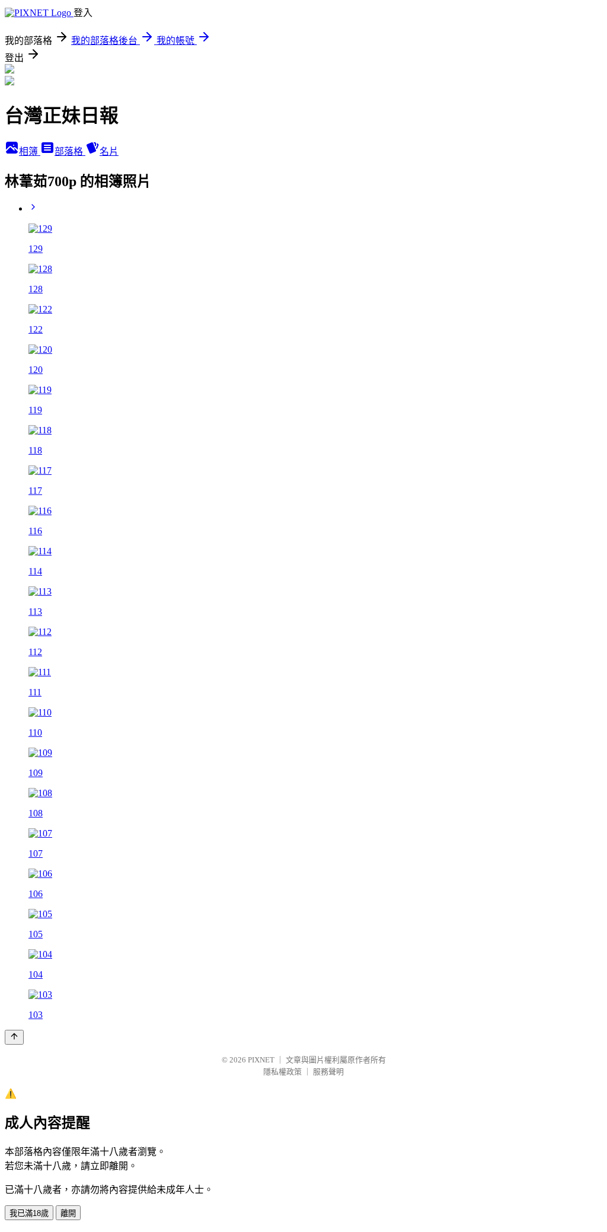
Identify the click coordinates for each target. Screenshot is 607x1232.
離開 (68, 1213)
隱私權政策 (282, 1071)
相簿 (29, 151)
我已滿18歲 (29, 1213)
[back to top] (14, 1037)
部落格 (70, 151)
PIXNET (261, 1059)
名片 (109, 151)
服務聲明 (328, 1071)
